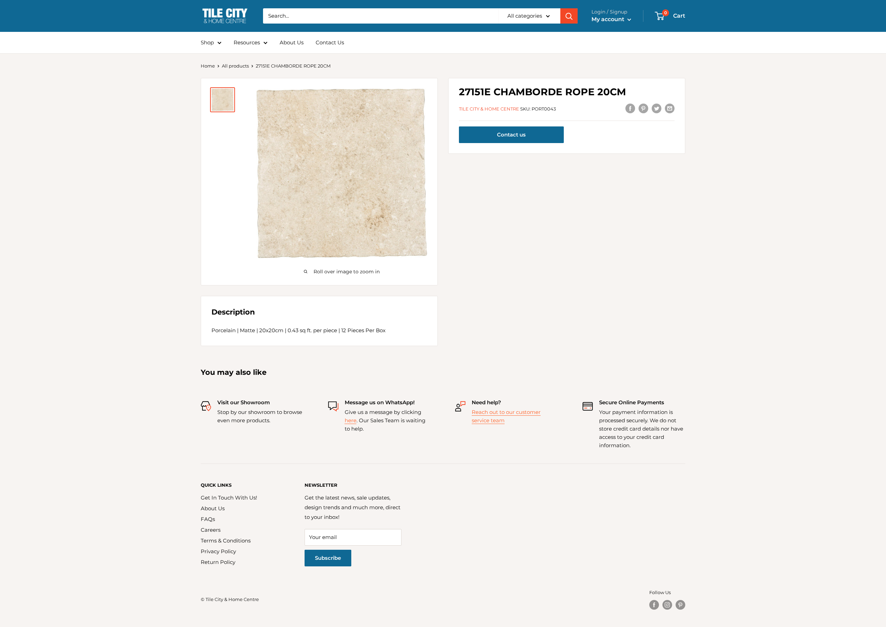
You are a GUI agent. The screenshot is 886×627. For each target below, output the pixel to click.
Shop (207, 42)
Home (208, 66)
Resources (247, 42)
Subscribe (328, 558)
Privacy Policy (218, 551)
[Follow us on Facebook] (654, 605)
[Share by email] (670, 108)
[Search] (569, 16)
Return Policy (218, 562)
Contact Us (330, 42)
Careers (210, 530)
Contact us (511, 135)
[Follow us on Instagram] (667, 605)
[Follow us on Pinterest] (680, 605)
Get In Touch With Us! (229, 497)
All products (235, 66)
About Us (292, 42)
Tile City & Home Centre (489, 109)
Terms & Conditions (226, 540)
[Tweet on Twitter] (656, 108)
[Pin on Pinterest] (643, 108)
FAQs (208, 519)
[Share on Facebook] (630, 108)
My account (608, 19)
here (350, 420)
